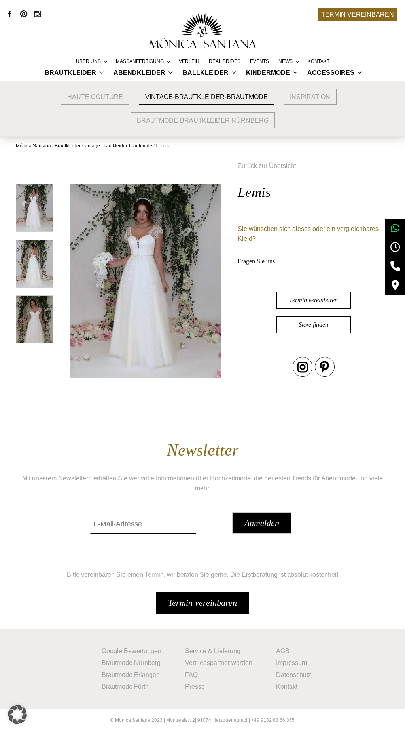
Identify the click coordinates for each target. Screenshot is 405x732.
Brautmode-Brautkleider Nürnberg (203, 120)
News (285, 61)
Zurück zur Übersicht (267, 165)
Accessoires (330, 72)
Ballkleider (206, 72)
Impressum (291, 663)
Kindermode (268, 72)
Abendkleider (139, 72)
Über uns (88, 61)
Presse (195, 686)
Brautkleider (70, 72)
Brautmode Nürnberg (131, 663)
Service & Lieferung (212, 651)
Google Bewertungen (131, 651)
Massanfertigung (140, 61)
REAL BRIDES (224, 61)
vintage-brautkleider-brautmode (206, 96)
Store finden (313, 324)
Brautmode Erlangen (131, 674)
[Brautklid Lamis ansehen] (34, 208)
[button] (17, 714)
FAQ (191, 674)
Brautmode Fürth (125, 686)
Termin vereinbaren (357, 14)
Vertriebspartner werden (218, 663)
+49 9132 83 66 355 (273, 720)
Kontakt (318, 61)
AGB (283, 651)
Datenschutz (293, 674)
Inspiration (310, 96)
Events (259, 61)
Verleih (189, 61)
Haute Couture (95, 96)
